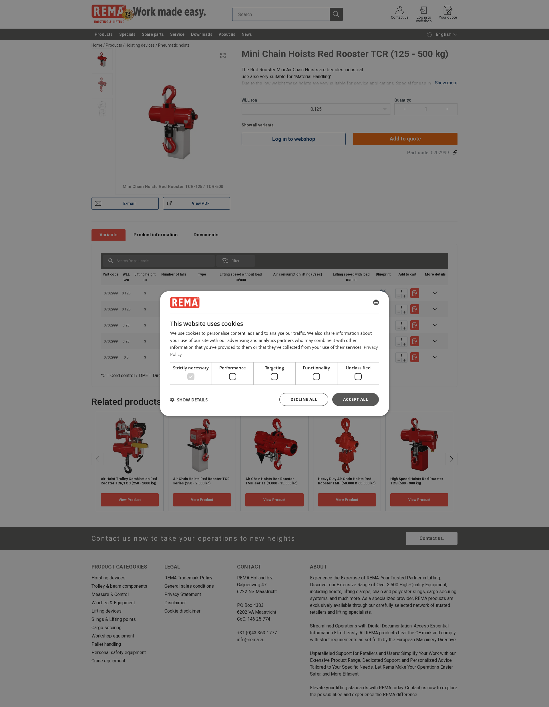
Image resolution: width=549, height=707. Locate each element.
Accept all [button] (355, 399)
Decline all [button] (304, 399)
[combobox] (376, 302)
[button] (189, 399)
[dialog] (274, 353)
